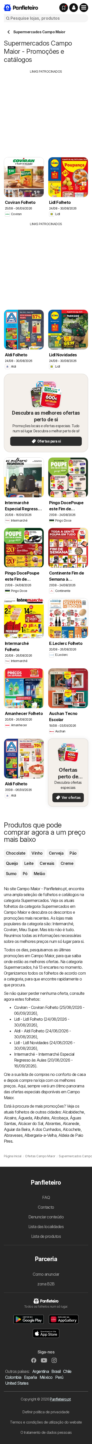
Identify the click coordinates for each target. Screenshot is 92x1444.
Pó (25, 873)
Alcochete (71, 1129)
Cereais (47, 863)
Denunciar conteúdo (46, 1216)
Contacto (46, 1207)
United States (16, 1383)
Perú (59, 1377)
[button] (73, 7)
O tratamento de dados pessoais (46, 1432)
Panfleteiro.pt (60, 1399)
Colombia (13, 1377)
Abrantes (53, 1123)
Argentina (40, 1371)
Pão (73, 853)
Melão (39, 873)
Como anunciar (46, 1274)
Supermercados (35, 900)
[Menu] (83, 7)
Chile (67, 1371)
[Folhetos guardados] (63, 7)
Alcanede (71, 1123)
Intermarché (62, 923)
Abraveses (13, 1135)
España (30, 1377)
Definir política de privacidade (45, 1412)
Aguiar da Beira (17, 1129)
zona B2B (46, 1283)
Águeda (25, 1117)
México (46, 1377)
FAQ (46, 1197)
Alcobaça (59, 1117)
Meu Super (28, 929)
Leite (28, 863)
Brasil (56, 1371)
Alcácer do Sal (30, 1123)
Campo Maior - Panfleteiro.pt (42, 888)
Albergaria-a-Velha (40, 1135)
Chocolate (15, 853)
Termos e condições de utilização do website (46, 1422)
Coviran (10, 929)
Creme (67, 863)
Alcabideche (73, 1112)
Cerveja (56, 853)
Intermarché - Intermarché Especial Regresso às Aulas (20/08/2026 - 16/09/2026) (44, 1060)
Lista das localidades (46, 1226)
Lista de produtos (46, 1236)
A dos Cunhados (46, 1129)
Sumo (11, 873)
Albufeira (41, 1117)
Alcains (10, 1117)
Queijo (12, 863)
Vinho (36, 853)
